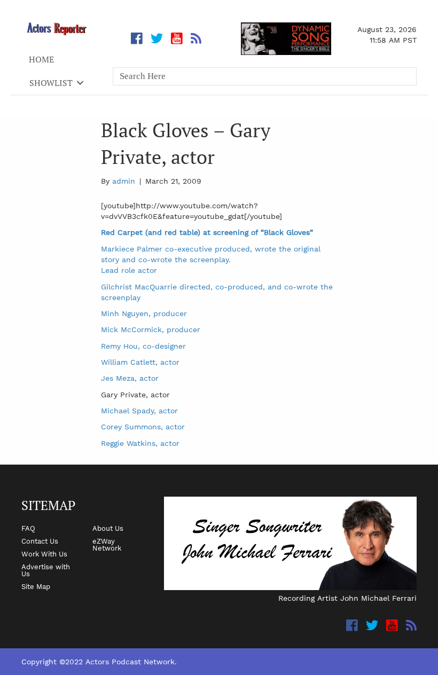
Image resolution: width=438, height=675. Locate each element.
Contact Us (39, 541)
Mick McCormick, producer (150, 329)
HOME (41, 59)
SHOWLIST (51, 83)
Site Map (35, 586)
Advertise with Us (45, 570)
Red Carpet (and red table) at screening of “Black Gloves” (207, 232)
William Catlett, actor (140, 362)
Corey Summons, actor (143, 426)
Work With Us (44, 554)
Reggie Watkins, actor (140, 443)
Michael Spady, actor (139, 410)
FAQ (28, 528)
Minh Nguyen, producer (144, 313)
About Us (107, 528)
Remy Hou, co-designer (143, 346)
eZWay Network (106, 544)
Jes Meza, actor (130, 378)
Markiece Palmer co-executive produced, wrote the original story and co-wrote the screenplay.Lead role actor (210, 260)
